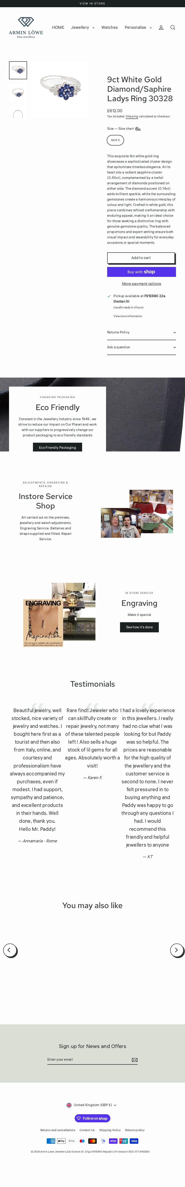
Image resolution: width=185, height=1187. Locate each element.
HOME (58, 27)
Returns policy (135, 1130)
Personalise (136, 27)
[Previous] (10, 950)
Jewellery (80, 27)
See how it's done (139, 627)
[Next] (177, 950)
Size (121, 128)
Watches (109, 27)
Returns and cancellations (57, 1130)
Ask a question (118, 347)
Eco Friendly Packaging (57, 447)
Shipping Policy (110, 1130)
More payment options (141, 284)
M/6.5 (115, 140)
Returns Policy (118, 332)
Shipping (132, 116)
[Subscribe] (134, 1060)
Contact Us (87, 1130)
